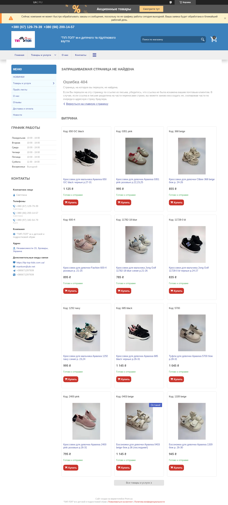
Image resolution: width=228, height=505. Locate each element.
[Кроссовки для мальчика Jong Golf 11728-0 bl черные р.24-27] (192, 244)
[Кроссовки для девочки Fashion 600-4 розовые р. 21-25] (86, 244)
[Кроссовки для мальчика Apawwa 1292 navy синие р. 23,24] (86, 332)
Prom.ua (129, 499)
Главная (19, 55)
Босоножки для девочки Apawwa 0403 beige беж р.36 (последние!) (138, 446)
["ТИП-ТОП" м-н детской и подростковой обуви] (23, 39)
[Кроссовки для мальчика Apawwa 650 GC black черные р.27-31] (86, 156)
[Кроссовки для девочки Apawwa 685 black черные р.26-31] (139, 332)
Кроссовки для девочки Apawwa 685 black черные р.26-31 (137, 357)
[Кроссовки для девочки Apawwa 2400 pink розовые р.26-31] (86, 421)
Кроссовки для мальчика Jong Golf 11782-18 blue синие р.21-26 (136, 269)
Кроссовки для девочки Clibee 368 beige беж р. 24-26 (192, 181)
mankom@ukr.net (25, 266)
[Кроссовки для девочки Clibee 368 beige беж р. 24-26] (192, 156)
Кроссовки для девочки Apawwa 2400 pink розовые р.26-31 (84, 446)
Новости (17, 114)
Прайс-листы (20, 89)
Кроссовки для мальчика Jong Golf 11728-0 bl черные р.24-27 (189, 269)
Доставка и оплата (23, 108)
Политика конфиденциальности (149, 502)
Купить (72, 202)
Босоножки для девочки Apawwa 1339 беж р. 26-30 (190, 446)
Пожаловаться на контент (120, 502)
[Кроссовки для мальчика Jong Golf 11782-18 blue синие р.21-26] (139, 244)
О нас (65, 55)
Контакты (80, 55)
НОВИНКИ (18, 77)
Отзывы (17, 102)
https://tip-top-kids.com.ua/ (31, 262)
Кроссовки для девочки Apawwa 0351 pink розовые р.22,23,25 (137, 181)
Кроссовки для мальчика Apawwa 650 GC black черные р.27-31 (84, 181)
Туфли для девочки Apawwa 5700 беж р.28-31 (191, 357)
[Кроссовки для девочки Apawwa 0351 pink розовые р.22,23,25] (139, 156)
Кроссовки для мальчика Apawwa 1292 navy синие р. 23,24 (85, 357)
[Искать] (202, 39)
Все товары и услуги (138, 482)
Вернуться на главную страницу (87, 103)
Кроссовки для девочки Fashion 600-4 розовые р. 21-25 (84, 269)
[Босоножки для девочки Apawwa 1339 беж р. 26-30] (192, 421)
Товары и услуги (41, 55)
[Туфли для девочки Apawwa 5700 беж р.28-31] (192, 332)
